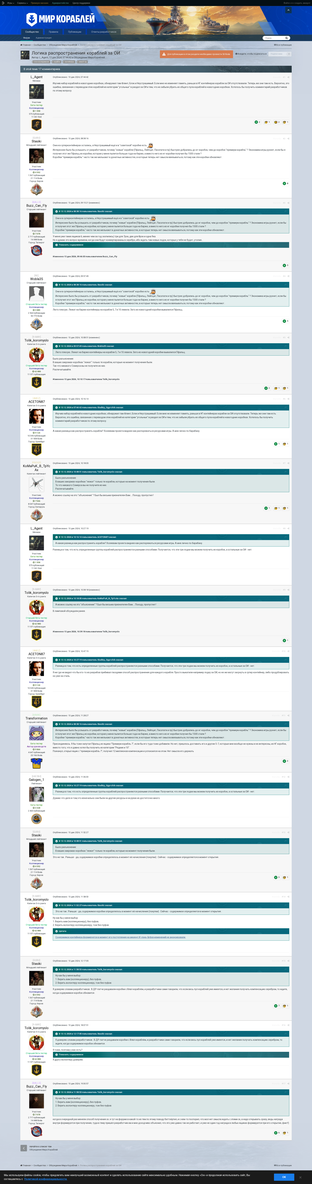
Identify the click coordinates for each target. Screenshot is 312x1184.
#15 (283, 961)
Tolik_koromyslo (37, 340)
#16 (283, 1025)
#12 (283, 777)
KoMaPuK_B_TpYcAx (36, 468)
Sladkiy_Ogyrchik (106, 407)
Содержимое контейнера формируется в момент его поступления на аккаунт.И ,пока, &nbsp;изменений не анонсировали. (120, 937)
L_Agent (43, 57)
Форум (26, 38)
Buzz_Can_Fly (36, 206)
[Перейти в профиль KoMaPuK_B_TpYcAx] (36, 484)
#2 (284, 138)
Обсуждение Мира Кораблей (89, 57)
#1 (284, 77)
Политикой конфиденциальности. (45, 1179)
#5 (284, 337)
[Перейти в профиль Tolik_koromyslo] (36, 355)
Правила (53, 32)
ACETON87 (36, 402)
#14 (283, 896)
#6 (284, 399)
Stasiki (36, 141)
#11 (283, 715)
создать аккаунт (302, 3)
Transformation (36, 718)
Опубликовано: (70, 77)
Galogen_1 (36, 780)
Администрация (44, 38)
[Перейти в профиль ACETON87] (36, 416)
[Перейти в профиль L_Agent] (25, 55)
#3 (284, 203)
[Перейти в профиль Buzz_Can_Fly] (36, 220)
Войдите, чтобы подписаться (252, 54)
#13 (283, 832)
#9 (284, 590)
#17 (283, 1083)
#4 (284, 276)
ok (284, 1177)
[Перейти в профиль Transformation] (36, 733)
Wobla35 (36, 279)
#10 (283, 651)
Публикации (74, 32)
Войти (287, 3)
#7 (284, 463)
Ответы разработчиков (103, 32)
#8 (284, 528)
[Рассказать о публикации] (288, 77)
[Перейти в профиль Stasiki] (36, 156)
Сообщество (32, 32)
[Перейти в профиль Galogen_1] (36, 794)
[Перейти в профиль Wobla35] (36, 293)
